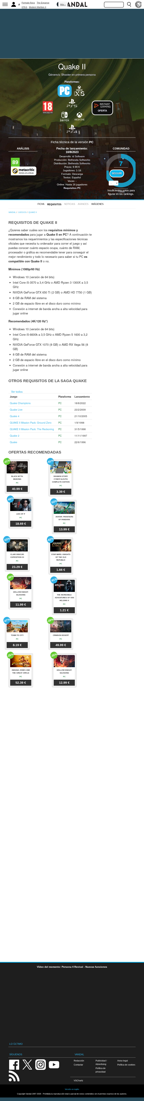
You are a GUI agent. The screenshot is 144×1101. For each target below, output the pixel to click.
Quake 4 (14, 416)
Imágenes (97, 204)
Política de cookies (126, 1065)
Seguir (117, 173)
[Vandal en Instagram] (40, 1064)
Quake (13, 442)
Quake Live (16, 409)
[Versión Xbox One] (79, 116)
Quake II (72, 66)
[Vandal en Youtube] (54, 1064)
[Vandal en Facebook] (14, 1064)
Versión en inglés (72, 1089)
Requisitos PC (72, 188)
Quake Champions (20, 403)
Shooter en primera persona (78, 74)
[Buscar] (129, 4)
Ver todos (17, 391)
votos (121, 191)
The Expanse (43, 3)
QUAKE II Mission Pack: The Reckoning (32, 429)
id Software (78, 156)
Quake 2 (14, 435)
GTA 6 (24, 7)
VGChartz (78, 1080)
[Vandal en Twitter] (27, 1064)
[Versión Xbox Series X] (79, 90)
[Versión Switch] (65, 116)
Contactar (78, 1065)
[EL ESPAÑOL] (138, 4)
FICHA (41, 204)
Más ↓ (63, 4)
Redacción (79, 1060)
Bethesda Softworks (79, 159)
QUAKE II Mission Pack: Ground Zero (30, 422)
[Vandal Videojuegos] (72, 4)
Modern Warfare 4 (37, 7)
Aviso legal (122, 1060)
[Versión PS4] (72, 128)
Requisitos (54, 204)
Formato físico (28, 3)
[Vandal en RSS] (14, 1075)
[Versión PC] (65, 91)
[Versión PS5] (72, 102)
